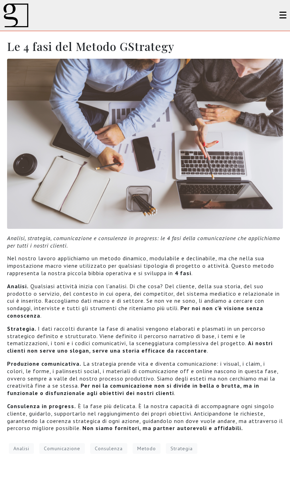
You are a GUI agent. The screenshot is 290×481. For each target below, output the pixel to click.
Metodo (146, 448)
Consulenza (109, 448)
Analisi (21, 448)
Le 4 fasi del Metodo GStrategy (90, 46)
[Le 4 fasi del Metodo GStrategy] (145, 143)
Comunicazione (62, 448)
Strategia (181, 448)
